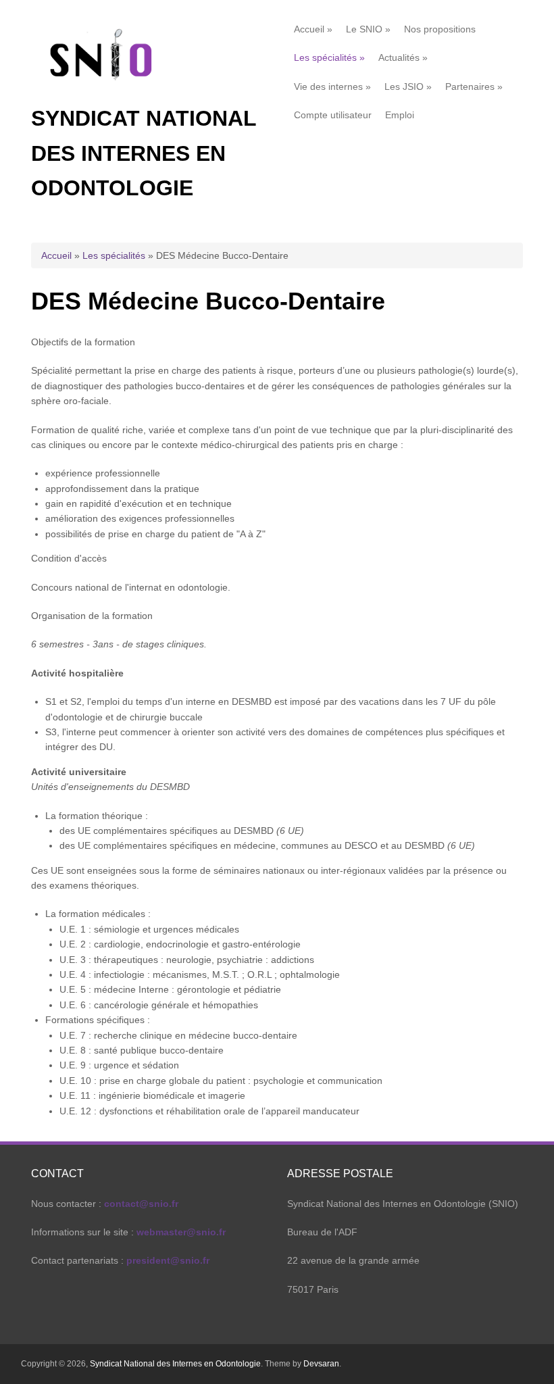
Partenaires (474, 86)
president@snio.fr (167, 1260)
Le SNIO (368, 29)
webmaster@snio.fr (181, 1232)
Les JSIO (408, 86)
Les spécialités (329, 57)
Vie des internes (332, 86)
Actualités (403, 57)
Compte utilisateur (333, 114)
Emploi (399, 114)
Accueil (313, 29)
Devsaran (321, 1363)
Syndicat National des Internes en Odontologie (143, 152)
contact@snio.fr (141, 1203)
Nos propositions (440, 29)
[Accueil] (102, 94)
